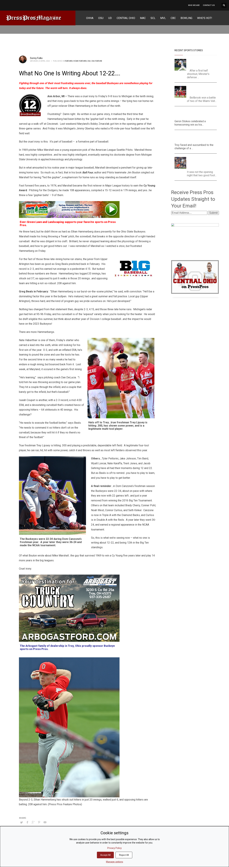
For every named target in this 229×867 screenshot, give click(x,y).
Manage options (114, 861)
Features (69, 61)
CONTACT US (209, 5)
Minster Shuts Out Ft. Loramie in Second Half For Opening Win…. (202, 63)
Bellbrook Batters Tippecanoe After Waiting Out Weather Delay (203, 90)
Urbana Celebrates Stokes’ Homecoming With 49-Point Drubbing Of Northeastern (196, 113)
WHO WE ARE (193, 5)
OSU (89, 61)
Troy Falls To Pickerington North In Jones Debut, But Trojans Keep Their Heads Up (194, 137)
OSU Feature (96, 61)
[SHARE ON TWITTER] (21, 822)
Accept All (105, 855)
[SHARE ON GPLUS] (33, 822)
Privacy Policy (114, 848)
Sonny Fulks (36, 58)
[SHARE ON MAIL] (44, 822)
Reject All (124, 855)
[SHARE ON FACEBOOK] (27, 822)
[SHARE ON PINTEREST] (39, 822)
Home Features (80, 61)
